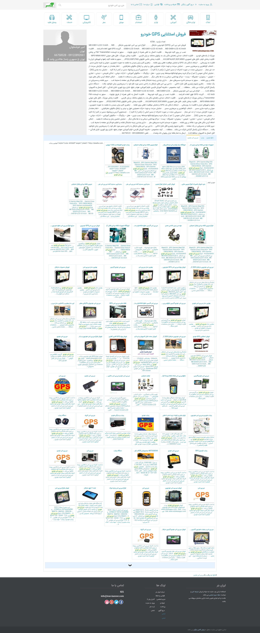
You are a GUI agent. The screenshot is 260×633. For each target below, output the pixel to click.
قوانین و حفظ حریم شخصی (160, 597)
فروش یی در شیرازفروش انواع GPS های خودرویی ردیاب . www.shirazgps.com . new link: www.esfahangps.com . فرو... (173, 500)
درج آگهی (161, 610)
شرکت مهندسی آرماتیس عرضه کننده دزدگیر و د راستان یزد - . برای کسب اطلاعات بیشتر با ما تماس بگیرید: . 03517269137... (117, 427)
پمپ (202, 138)
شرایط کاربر (195, 592)
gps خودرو (210, 138)
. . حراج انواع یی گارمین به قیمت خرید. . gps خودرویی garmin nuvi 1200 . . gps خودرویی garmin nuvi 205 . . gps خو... (61, 239)
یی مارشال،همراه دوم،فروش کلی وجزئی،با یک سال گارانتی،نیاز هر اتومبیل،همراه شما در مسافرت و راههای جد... (62, 280)
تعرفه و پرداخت (162, 605)
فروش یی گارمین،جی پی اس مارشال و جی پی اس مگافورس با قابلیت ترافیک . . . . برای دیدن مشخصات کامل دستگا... (201, 387)
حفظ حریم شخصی (214, 595)
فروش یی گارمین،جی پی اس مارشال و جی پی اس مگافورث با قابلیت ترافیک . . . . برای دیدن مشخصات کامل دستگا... (173, 315)
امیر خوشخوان (77, 47)
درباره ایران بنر (160, 592)
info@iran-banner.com (112, 596)
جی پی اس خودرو (193, 138)
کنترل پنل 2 (151, 599)
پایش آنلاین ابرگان (199, 630)
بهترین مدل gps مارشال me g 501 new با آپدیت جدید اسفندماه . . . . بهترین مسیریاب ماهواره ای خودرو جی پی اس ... (145, 280)
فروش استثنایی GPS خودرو (163, 34)
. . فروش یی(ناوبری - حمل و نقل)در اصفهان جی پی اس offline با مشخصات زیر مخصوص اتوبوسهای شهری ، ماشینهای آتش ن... (90, 238)
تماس (153, 610)
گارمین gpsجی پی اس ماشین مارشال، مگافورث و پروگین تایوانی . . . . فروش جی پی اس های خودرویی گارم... (62, 348)
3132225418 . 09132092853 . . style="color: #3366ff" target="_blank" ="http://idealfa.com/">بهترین (118, 160)
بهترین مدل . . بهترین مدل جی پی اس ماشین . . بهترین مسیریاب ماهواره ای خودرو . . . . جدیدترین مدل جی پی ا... (90, 280)
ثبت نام (152, 606)
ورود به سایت (150, 603)
